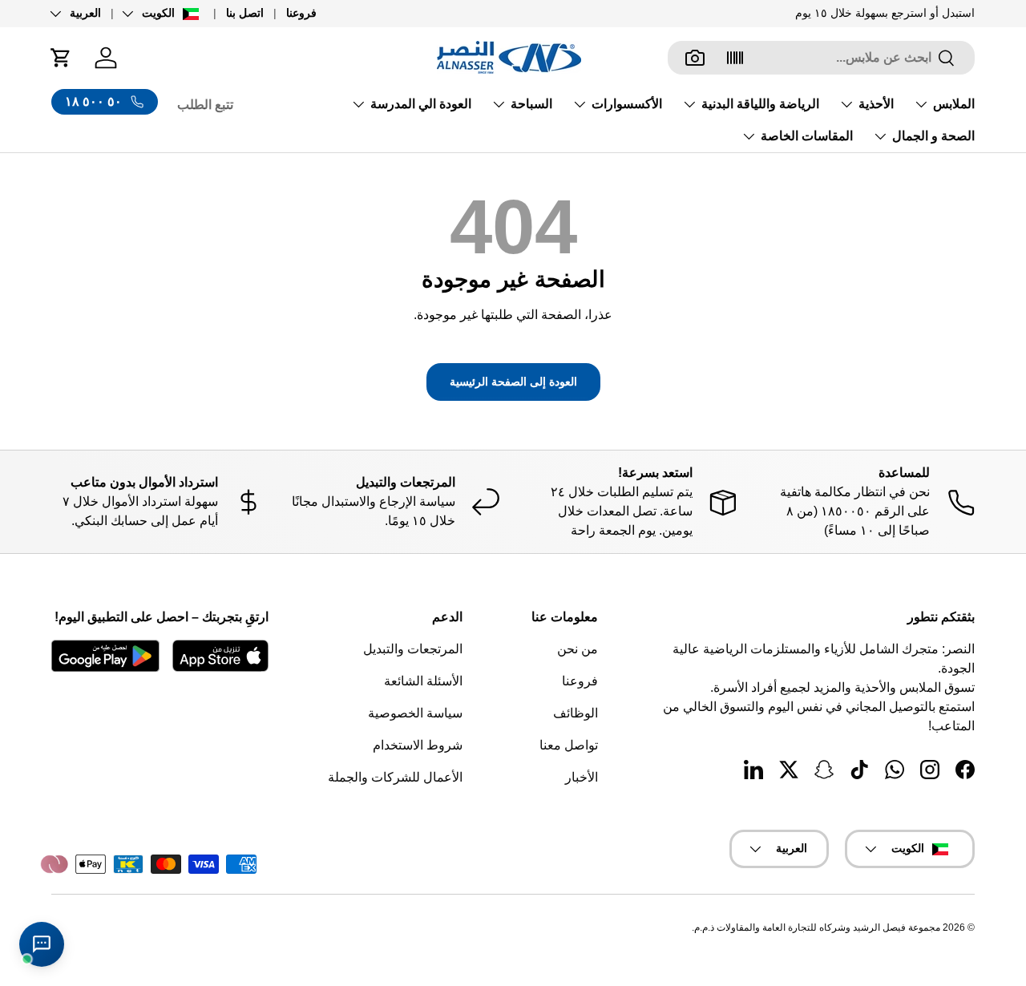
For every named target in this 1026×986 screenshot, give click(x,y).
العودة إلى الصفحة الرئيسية (513, 381)
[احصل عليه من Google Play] (105, 656)
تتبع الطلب (205, 104)
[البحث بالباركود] (735, 57)
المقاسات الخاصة (807, 136)
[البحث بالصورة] (695, 57)
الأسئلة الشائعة (423, 681)
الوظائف (575, 713)
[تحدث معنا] (41, 944)
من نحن (577, 649)
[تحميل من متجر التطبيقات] (220, 656)
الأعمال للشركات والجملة (395, 777)
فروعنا (301, 12)
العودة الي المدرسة (420, 104)
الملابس (954, 104)
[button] (61, 57)
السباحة (531, 104)
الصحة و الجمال (933, 136)
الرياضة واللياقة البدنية (760, 104)
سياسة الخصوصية (415, 713)
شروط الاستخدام (418, 745)
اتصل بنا (245, 12)
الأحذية (876, 104)
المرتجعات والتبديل (413, 649)
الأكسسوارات (627, 104)
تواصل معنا (568, 745)
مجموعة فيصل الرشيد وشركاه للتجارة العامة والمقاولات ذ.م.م (817, 927)
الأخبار (581, 777)
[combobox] (821, 58)
